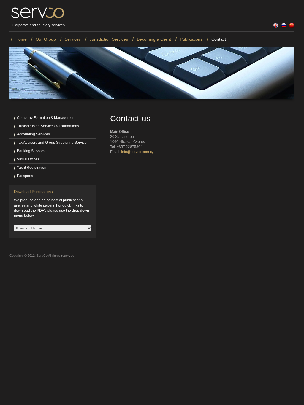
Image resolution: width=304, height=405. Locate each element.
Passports (25, 176)
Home (21, 39)
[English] (274, 27)
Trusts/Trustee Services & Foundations (48, 126)
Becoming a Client (154, 39)
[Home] (37, 18)
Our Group (46, 39)
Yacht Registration (31, 167)
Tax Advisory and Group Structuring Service (52, 143)
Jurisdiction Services (109, 39)
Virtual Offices (28, 159)
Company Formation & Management (46, 118)
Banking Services (31, 151)
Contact (218, 39)
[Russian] (282, 27)
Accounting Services (33, 134)
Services (73, 39)
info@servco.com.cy (137, 152)
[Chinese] (290, 27)
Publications (191, 39)
